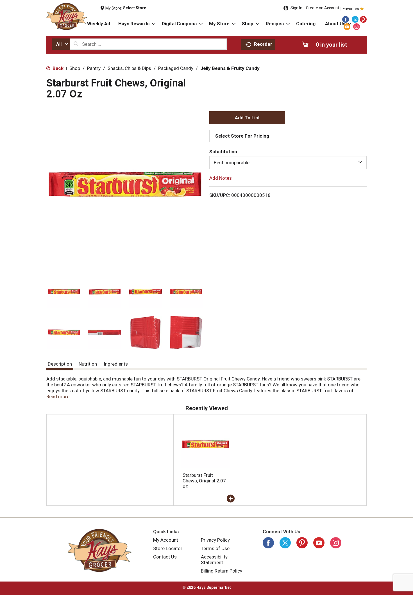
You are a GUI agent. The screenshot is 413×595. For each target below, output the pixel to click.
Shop (74, 68)
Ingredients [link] (116, 364)
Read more (57, 396)
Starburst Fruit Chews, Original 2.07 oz (204, 480)
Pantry (94, 68)
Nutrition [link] (88, 364)
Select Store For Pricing (242, 136)
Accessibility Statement (214, 559)
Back (57, 68)
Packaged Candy (175, 68)
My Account (165, 540)
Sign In (296, 8)
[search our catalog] (76, 44)
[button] (63, 291)
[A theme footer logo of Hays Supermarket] (99, 550)
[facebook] (345, 19)
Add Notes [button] (220, 178)
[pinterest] (363, 19)
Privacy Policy (215, 540)
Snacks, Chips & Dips (129, 68)
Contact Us (165, 557)
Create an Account (322, 8)
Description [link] (60, 364)
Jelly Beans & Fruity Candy (230, 68)
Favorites (351, 8)
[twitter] (355, 19)
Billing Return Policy (221, 571)
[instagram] (356, 26)
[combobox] (61, 44)
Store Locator (167, 548)
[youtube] (347, 26)
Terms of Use (215, 548)
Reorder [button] (263, 44)
